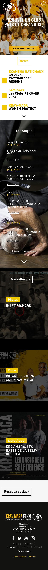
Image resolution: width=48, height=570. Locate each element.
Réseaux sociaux (16, 492)
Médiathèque (20, 279)
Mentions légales (23, 551)
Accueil (16, 544)
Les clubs (26, 547)
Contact (37, 547)
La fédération (28, 544)
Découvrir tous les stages (24, 251)
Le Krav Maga (13, 547)
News (24, 61)
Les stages (24, 131)
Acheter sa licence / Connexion (24, 557)
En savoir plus (13, 160)
